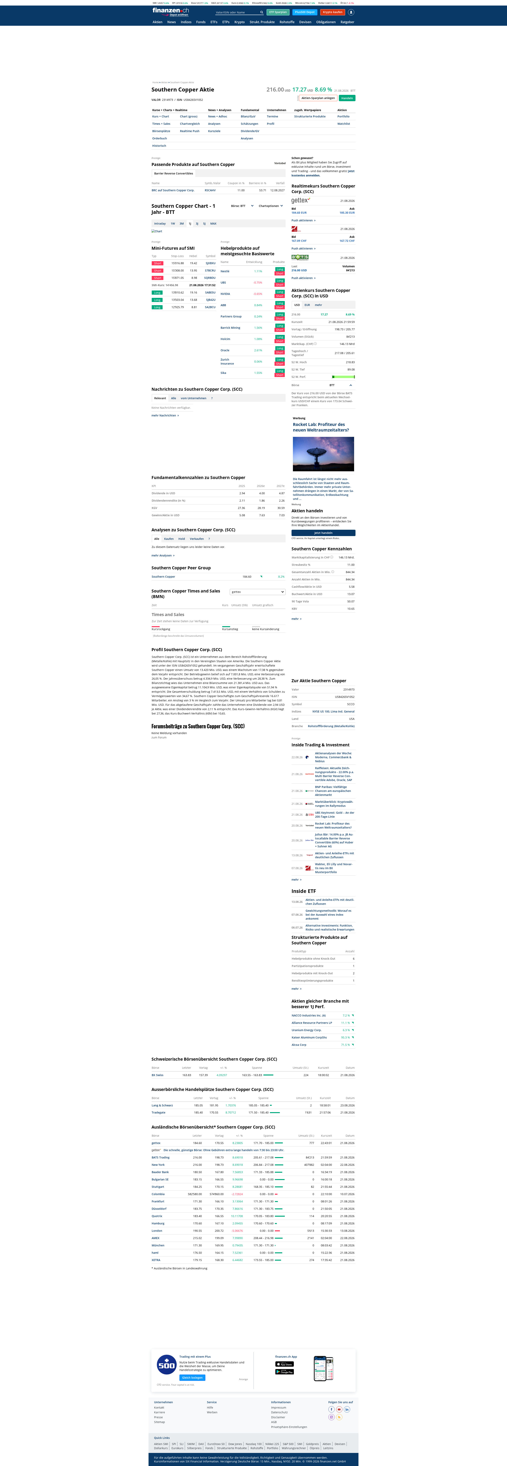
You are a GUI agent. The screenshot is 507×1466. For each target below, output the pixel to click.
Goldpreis (312, 1444)
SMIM (191, 1444)
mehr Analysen (162, 555)
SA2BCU (210, 307)
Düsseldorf (159, 1209)
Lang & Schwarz (162, 1105)
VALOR (156, 99)
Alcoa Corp (299, 1045)
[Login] (351, 12)
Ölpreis (314, 1448)
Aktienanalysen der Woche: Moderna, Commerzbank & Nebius (333, 757)
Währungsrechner (294, 1448)
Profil (270, 124)
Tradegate (158, 1112)
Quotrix (157, 1216)
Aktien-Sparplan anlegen (318, 98)
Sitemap (159, 1422)
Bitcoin (299, 2)
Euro (234, 2)
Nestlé (225, 271)
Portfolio (343, 116)
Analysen (214, 124)
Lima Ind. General (343, 711)
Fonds (201, 22)
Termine (272, 116)
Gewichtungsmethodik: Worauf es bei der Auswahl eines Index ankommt (328, 914)
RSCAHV (210, 190)
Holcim (225, 339)
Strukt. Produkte (262, 22)
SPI (173, 2)
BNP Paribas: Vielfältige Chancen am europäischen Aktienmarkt (333, 791)
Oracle (225, 350)
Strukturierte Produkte (310, 116)
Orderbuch (159, 138)
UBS (223, 282)
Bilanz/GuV (248, 116)
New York (158, 1165)
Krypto (239, 22)
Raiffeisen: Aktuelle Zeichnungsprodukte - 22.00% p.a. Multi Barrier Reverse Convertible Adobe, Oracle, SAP (334, 774)
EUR (307, 305)
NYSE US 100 (321, 711)
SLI (181, 1444)
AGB (274, 1422)
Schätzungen (249, 124)
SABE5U (210, 292)
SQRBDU (209, 278)
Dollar (321, 2)
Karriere (159, 1412)
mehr (318, 305)
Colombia (158, 1194)
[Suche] (262, 12)
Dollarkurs (161, 1448)
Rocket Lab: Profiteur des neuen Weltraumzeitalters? (333, 825)
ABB (223, 305)
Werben (212, 1412)
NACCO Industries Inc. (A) (309, 1015)
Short (279, 273)
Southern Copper (163, 576)
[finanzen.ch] (171, 10)
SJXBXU (210, 263)
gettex (156, 1143)
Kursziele (214, 131)
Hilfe (210, 1407)
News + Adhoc (217, 116)
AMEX (155, 1238)
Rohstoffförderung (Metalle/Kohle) (331, 726)
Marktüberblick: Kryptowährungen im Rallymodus (334, 804)
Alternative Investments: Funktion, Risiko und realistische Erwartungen (330, 927)
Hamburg (158, 1223)
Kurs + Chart (160, 116)
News (171, 22)
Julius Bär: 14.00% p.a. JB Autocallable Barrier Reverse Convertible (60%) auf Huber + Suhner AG (334, 840)
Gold (278, 2)
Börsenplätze (161, 131)
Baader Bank (160, 1172)
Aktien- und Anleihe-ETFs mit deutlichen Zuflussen (334, 855)
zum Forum (159, 737)
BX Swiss (157, 1075)
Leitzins (328, 1448)
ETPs (226, 22)
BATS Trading (161, 1157)
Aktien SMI (161, 1444)
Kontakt (159, 1407)
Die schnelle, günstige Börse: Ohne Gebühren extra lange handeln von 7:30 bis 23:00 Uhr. (224, 1150)
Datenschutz (279, 1412)
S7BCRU (210, 270)
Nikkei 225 (272, 1444)
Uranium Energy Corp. (307, 1030)
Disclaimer (278, 1417)
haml (155, 1253)
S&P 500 (288, 1444)
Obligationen (326, 22)
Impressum (278, 1407)
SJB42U (210, 300)
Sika (223, 373)
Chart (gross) (188, 116)
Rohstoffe (287, 22)
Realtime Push (189, 131)
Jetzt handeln (323, 533)
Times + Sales (161, 124)
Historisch (159, 146)
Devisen (305, 22)
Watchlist (343, 124)
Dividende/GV (250, 131)
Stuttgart (158, 1187)
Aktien (157, 22)
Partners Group (231, 316)
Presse (158, 1417)
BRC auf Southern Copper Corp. (173, 190)
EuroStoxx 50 (216, 1444)
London (157, 1231)
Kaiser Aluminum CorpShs (309, 1037)
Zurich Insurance (227, 361)
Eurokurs (177, 1448)
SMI (155, 2)
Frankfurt (158, 1201)
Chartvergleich (190, 124)
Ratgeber (347, 22)
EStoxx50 (257, 2)
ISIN (179, 99)
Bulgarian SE (160, 1179)
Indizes (186, 22)
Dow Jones (235, 1444)
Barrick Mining (230, 328)
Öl (341, 2)
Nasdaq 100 (254, 1444)
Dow (193, 2)
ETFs (214, 22)
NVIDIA (225, 294)
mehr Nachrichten (164, 415)
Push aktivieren (302, 220)
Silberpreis (194, 1448)
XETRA (156, 1260)
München (158, 1245)
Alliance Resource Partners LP (312, 1023)
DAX (213, 2)
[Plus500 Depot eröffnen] (175, 14)
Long (280, 269)
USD (297, 305)
